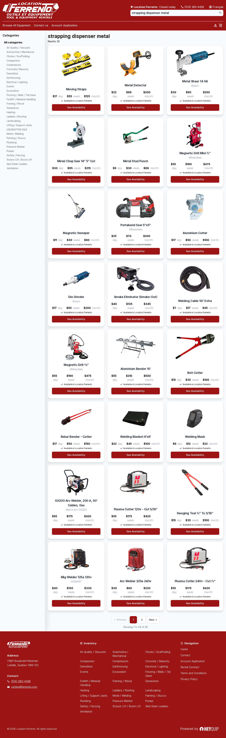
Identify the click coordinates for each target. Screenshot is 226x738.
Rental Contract (190, 667)
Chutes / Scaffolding (157, 652)
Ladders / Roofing (123, 690)
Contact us (41, 25)
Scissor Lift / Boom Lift (127, 706)
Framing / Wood (122, 681)
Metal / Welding (122, 695)
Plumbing (85, 701)
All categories (13, 42)
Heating (84, 690)
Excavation (119, 671)
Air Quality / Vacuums (93, 652)
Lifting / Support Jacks (93, 695)
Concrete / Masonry (157, 661)
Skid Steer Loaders (156, 706)
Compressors (120, 661)
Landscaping (152, 690)
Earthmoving (120, 666)
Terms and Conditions (194, 673)
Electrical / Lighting (156, 666)
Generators (152, 681)
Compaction (87, 661)
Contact (185, 655)
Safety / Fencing (90, 706)
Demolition (86, 666)
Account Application (64, 25)
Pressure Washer (123, 701)
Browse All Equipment (17, 25)
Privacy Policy (189, 679)
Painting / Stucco (155, 695)
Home (184, 649)
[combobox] (176, 13)
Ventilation (86, 711)
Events (84, 671)
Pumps (149, 701)
